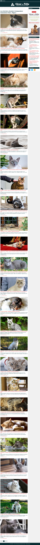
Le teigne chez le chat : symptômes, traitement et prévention (10, 514)
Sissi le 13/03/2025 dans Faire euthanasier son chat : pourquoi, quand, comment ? (34, 51)
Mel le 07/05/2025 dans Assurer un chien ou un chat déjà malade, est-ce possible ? (34, 39)
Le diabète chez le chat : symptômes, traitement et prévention (10, 28)
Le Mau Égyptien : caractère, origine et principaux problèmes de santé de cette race (13, 331)
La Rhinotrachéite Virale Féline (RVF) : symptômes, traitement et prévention (12, 48)
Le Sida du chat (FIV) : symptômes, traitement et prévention (10, 311)
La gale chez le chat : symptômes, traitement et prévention (9, 231)
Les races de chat (4, 113)
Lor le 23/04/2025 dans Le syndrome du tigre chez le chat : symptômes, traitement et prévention (34, 45)
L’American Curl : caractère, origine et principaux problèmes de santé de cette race (13, 291)
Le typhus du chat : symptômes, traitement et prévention (9, 371)
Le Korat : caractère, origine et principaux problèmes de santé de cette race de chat (13, 271)
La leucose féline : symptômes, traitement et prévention (9, 149)
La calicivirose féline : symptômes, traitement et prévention (10, 68)
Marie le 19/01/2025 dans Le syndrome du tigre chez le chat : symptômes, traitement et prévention (34, 62)
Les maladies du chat (4, 32)
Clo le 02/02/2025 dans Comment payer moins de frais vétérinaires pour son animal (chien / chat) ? (34, 56)
